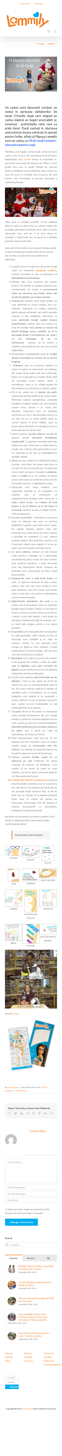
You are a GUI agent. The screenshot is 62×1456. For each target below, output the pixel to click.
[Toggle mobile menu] (55, 31)
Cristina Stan (13, 1087)
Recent (31, 1258)
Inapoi (41, 43)
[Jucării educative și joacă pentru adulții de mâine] (12, 1282)
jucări (27, 159)
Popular (14, 1258)
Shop (7, 1360)
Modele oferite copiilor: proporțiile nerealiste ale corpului (35, 1267)
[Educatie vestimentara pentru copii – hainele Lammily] (12, 1333)
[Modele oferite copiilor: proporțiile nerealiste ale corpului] (12, 1266)
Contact (28, 1360)
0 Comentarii (21, 1090)
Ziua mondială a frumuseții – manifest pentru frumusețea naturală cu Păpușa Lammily (32, 1317)
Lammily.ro (27, 1408)
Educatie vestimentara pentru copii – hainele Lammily (33, 1334)
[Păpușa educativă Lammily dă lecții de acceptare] (12, 1298)
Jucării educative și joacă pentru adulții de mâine (34, 1283)
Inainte (51, 43)
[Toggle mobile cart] (48, 31)
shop (15, 1013)
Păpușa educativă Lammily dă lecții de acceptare (36, 1299)
